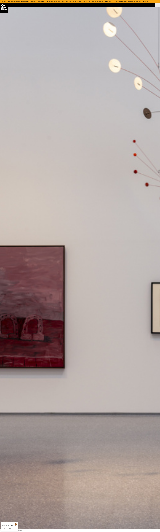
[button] (157, 5)
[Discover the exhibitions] (80, 266)
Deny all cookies (9, 529)
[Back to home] (4, 8)
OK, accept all (4, 529)
